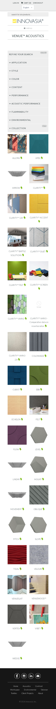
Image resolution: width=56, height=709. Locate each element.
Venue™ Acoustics (28, 36)
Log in (16, 3)
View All (43, 53)
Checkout (38, 3)
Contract (39, 686)
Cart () (27, 3)
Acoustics (27, 686)
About (40, 693)
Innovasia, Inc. (31, 702)
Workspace (15, 689)
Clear (44, 126)
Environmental (30, 689)
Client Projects (27, 693)
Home (15, 686)
